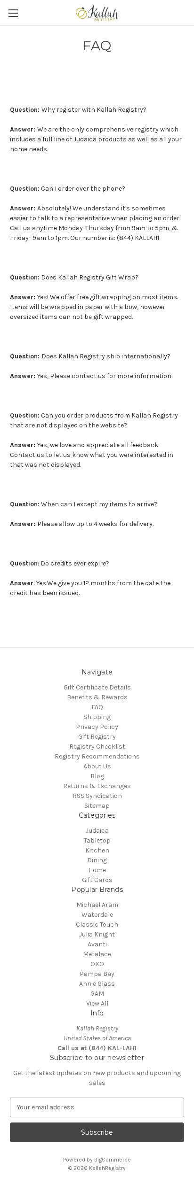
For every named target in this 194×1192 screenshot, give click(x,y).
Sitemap (97, 806)
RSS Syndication (97, 796)
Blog (97, 776)
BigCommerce (112, 1159)
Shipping (97, 717)
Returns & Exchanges (97, 786)
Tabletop (97, 840)
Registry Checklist (97, 747)
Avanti (97, 944)
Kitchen (97, 850)
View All (97, 1003)
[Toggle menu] (13, 13)
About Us (97, 766)
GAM (97, 994)
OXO (97, 964)
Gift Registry (97, 737)
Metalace (97, 954)
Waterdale (97, 915)
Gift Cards (97, 880)
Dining (97, 860)
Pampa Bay (97, 974)
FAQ (97, 707)
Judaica (97, 831)
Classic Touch (97, 925)
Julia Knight (97, 934)
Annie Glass (97, 984)
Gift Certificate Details (97, 687)
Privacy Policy (97, 727)
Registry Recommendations (97, 756)
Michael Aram (97, 905)
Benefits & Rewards (97, 697)
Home (97, 870)
